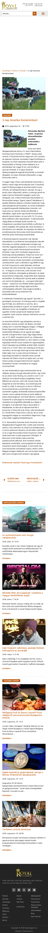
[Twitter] (29, 890)
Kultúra (15, 71)
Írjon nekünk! (36, 916)
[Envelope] (34, 890)
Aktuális (5, 899)
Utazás (19, 899)
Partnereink (35, 902)
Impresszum (35, 899)
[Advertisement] (24, 44)
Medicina (5, 911)
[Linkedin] (19, 890)
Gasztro (5, 917)
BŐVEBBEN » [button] (6, 558)
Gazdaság (6, 902)
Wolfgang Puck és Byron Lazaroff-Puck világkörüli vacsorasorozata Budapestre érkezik (22, 715)
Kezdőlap (6, 71)
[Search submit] (34, 13)
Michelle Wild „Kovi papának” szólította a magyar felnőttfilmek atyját (22, 594)
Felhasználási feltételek (36, 906)
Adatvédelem (36, 910)
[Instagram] (24, 890)
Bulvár (4, 920)
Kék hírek (20, 902)
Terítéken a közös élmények (16, 829)
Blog (32, 913)
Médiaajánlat (36, 896)
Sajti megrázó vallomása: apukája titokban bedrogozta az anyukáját (23, 649)
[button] (43, 14)
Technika (5, 908)
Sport (4, 914)
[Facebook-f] (14, 890)
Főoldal (5, 896)
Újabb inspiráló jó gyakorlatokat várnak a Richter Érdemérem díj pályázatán (22, 773)
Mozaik (23, 71)
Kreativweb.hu (27, 931)
